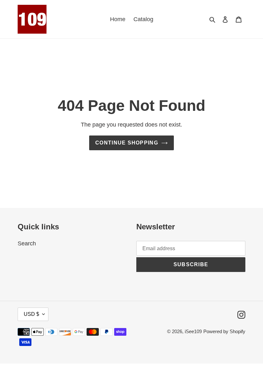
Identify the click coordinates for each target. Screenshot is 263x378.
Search (27, 243)
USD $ (31, 314)
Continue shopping (126, 142)
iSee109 (193, 331)
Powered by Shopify (224, 331)
